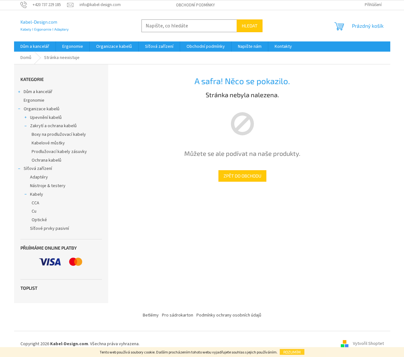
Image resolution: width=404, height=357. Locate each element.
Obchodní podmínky (195, 5)
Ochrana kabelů (46, 160)
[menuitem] (35, 46)
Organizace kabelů (41, 109)
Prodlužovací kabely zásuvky (59, 152)
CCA (35, 203)
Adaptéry (39, 177)
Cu (34, 211)
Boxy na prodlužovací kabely (59, 134)
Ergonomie (34, 100)
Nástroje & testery (47, 186)
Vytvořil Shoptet (368, 344)
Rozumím (292, 352)
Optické (39, 220)
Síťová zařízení (38, 168)
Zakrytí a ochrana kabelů (53, 126)
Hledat (249, 25)
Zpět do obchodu (242, 175)
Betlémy (151, 315)
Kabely (36, 194)
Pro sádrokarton (177, 315)
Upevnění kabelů (46, 117)
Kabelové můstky (48, 143)
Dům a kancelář (38, 92)
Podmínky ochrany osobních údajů (228, 315)
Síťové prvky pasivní (49, 228)
